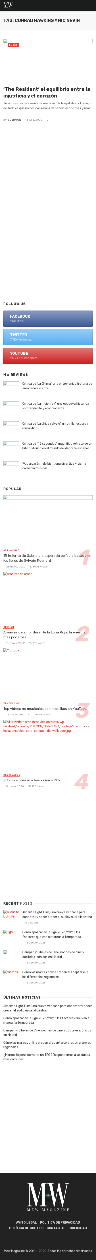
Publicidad (77, 1228)
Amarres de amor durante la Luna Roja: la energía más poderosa (44, 634)
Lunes (13, 45)
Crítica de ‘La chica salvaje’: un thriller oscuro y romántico (55, 426)
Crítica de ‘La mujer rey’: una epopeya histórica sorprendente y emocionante (55, 406)
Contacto (55, 1228)
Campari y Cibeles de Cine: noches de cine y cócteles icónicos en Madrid (53, 954)
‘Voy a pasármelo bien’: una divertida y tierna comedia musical (54, 466)
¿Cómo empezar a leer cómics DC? (32, 780)
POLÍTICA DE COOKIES (26, 1228)
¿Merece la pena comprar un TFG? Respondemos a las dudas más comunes (46, 1057)
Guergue (14, 119)
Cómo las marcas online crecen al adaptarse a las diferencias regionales (55, 974)
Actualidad (11, 550)
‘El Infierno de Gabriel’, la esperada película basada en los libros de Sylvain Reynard (47, 558)
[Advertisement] (48, 245)
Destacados (11, 775)
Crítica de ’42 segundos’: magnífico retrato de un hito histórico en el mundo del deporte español (57, 446)
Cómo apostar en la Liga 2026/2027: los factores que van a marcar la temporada (51, 934)
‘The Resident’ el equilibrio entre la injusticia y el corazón (46, 92)
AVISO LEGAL (26, 1222)
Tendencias (11, 703)
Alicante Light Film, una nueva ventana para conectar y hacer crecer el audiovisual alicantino (57, 914)
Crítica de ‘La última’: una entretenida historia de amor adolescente (57, 386)
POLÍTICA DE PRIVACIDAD (60, 1222)
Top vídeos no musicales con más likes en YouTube (45, 709)
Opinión (8, 627)
